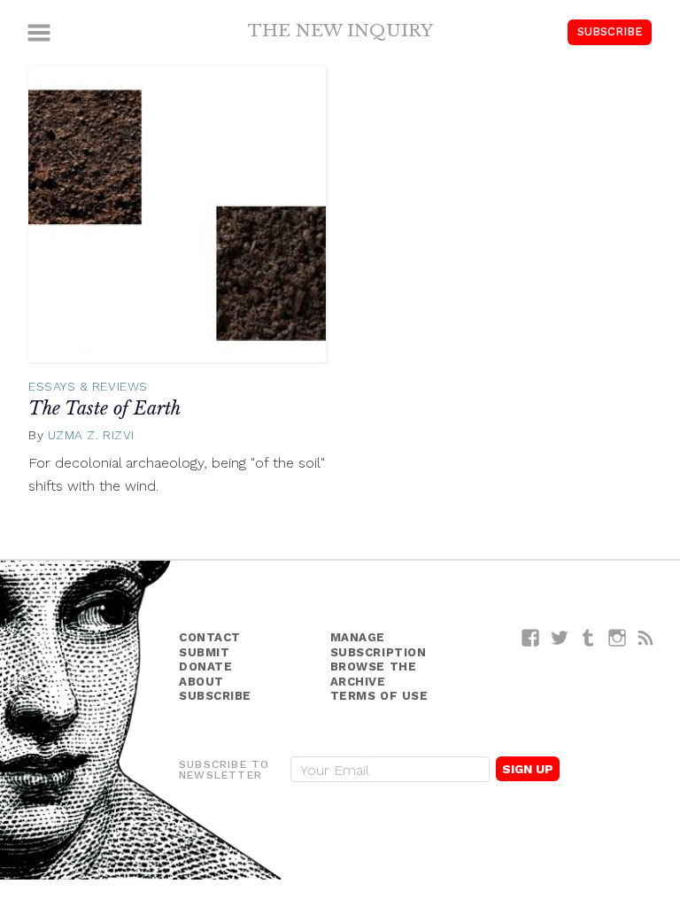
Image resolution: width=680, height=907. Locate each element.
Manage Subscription (378, 645)
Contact (210, 637)
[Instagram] (617, 637)
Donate (205, 666)
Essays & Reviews (88, 386)
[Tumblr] (588, 637)
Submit (204, 652)
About (201, 681)
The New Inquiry (340, 30)
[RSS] (646, 637)
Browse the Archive (373, 674)
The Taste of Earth (104, 408)
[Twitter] (560, 637)
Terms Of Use (379, 695)
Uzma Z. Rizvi (91, 435)
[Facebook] (530, 637)
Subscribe (610, 31)
